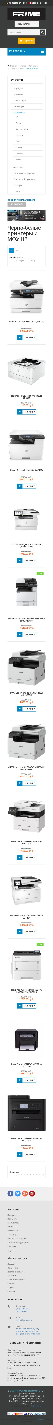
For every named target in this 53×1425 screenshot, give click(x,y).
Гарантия (11, 1275)
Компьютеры (19, 100)
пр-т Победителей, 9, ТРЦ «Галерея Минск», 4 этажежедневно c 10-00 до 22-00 (28, 1331)
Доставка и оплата (16, 1271)
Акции (10, 1287)
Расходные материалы (24, 173)
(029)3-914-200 (19, 3)
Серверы (17, 185)
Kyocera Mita (22, 129)
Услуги (16, 191)
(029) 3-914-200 (22, 1308)
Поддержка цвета (17, 68)
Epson (18, 141)
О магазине (12, 1268)
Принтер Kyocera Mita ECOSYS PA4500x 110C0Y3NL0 (26, 990)
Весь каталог (23, 24)
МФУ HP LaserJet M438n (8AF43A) (26, 470)
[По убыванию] (34, 260)
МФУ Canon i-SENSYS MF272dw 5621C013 (26, 1065)
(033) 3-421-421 (22, 1311)
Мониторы (18, 106)
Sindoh (19, 147)
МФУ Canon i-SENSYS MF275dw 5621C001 (26, 1139)
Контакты (11, 1291)
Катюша (19, 153)
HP (17, 117)
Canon (18, 123)
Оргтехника (33, 66)
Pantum (19, 135)
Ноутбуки (18, 88)
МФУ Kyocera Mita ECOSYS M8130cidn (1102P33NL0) (26, 768)
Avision (19, 159)
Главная (13, 66)
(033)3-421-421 (39, 3)
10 (43, 1174)
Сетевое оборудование (24, 179)
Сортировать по (16, 257)
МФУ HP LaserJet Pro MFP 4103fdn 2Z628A (26, 916)
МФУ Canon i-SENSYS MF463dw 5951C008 (26, 842)
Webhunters (36, 1406)
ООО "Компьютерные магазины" (25, 1390)
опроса (40, 1419)
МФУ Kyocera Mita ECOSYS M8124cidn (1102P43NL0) (26, 619)
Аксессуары (18, 167)
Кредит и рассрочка (16, 1279)
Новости (11, 1264)
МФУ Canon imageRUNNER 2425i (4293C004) (26, 693)
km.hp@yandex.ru (24, 1320)
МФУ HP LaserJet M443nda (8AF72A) (26, 321)
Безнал (10, 1283)
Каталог (23, 66)
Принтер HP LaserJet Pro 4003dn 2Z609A (26, 396)
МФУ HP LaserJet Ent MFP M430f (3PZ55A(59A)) (26, 545)
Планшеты (18, 94)
